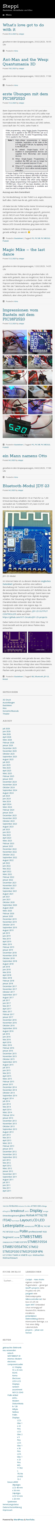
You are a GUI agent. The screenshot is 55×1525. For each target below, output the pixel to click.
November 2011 (10, 1174)
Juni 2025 (7, 765)
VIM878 (24, 1255)
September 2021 (10, 891)
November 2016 (10, 1022)
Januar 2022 (8, 880)
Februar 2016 (8, 1048)
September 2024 (10, 790)
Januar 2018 (8, 983)
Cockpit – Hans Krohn (34, 1279)
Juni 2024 (7, 798)
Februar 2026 (8, 742)
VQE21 (30, 1255)
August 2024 (8, 793)
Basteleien (18, 238)
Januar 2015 (8, 1084)
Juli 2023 (6, 829)
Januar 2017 (8, 1017)
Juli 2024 (6, 796)
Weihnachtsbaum (10, 1258)
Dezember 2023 (10, 815)
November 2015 (10, 1056)
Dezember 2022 (10, 849)
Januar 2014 (8, 1118)
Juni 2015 (7, 1070)
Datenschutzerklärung (12, 1507)
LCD (34, 1220)
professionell (35, 1231)
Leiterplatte (13, 1225)
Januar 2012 (8, 1171)
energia (45, 1211)
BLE (33, 676)
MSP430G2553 (29, 1226)
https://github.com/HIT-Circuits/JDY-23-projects (25, 617)
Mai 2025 (7, 768)
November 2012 (10, 1154)
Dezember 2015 (10, 1053)
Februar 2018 (8, 980)
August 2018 (8, 964)
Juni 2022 (7, 866)
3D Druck (7, 699)
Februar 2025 (8, 776)
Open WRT (30, 1304)
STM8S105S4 (37, 1242)
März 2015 (7, 1078)
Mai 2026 (7, 734)
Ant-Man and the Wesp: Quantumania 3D (26, 62)
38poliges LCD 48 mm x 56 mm (17, 1488)
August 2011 (8, 1179)
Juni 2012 (7, 1160)
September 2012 (10, 1157)
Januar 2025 (8, 779)
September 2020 (10, 905)
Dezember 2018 (10, 952)
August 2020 (8, 908)
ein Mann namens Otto (25, 456)
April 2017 (7, 1008)
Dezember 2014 (10, 1087)
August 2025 (8, 759)
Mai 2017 (7, 1006)
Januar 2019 (8, 950)
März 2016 (7, 1045)
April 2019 (7, 941)
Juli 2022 (6, 863)
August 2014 (8, 1098)
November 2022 (10, 852)
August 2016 (8, 1031)
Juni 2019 (7, 936)
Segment (8, 1237)
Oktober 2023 (9, 821)
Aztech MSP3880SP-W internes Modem (14, 1356)
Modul (5, 679)
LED (41, 1220)
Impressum (7, 1510)
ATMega (44, 1206)
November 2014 (10, 1090)
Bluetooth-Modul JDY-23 (26, 486)
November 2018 (10, 955)
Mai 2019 (7, 938)
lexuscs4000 (12, 1482)
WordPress (19, 1519)
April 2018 (7, 975)
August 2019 (8, 930)
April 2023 (7, 838)
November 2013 (10, 1123)
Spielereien (12, 1501)
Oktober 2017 (9, 992)
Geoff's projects (32, 1288)
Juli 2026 (6, 728)
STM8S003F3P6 (8, 1242)
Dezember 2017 (10, 986)
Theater (6, 713)
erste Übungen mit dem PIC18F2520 (25, 96)
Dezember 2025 (10, 748)
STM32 (33, 1247)
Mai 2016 (7, 1039)
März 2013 (7, 1143)
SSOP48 (16, 1237)
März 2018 (7, 978)
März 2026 (7, 739)
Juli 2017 (6, 1000)
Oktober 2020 (9, 902)
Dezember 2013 (10, 1120)
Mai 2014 (7, 1106)
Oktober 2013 (9, 1126)
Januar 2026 (8, 745)
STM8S (36, 1236)
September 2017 (10, 994)
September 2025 (10, 756)
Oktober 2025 (9, 753)
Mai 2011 (7, 1188)
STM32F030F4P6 (31, 1251)
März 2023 (7, 840)
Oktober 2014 (9, 1092)
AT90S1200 (36, 1206)
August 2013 (8, 1132)
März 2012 (7, 1168)
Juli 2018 (6, 966)
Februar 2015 (8, 1081)
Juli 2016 (6, 1034)
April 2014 (7, 1109)
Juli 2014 (6, 1101)
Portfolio (30, 1519)
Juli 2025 (6, 762)
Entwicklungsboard (11, 1215)
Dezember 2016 (10, 1020)
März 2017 (7, 1011)
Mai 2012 (7, 1162)
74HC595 (6, 1206)
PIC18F (37, 238)
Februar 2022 (8, 877)
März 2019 (7, 944)
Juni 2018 (7, 969)
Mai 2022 (7, 868)
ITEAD (7, 1220)
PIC (33, 238)
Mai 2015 (7, 1073)
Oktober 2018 (9, 958)
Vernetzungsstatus (11, 1504)
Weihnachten (38, 1255)
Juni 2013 (7, 1134)
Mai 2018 (7, 972)
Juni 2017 (7, 1003)
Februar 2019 (8, 947)
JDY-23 (46, 676)
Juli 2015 (6, 1067)
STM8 (25, 1236)
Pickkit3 (6, 241)
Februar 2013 (8, 1146)
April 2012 (7, 1165)
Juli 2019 (6, 933)
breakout (17, 1211)
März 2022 (7, 874)
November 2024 (10, 784)
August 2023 (8, 826)
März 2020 (7, 910)
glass (22, 1215)
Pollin (23, 1231)
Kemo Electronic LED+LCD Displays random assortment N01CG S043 (17, 1384)
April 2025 (7, 770)
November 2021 (10, 885)
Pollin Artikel (12, 1395)
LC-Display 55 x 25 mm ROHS (17, 1370)
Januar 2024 (8, 812)
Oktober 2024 (9, 787)
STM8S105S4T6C (15, 1246)
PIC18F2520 (45, 238)
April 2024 (7, 804)
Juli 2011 (6, 1182)
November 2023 (10, 818)
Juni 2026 (7, 731)
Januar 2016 (8, 1050)
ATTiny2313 (6, 1211)
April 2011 (7, 1191)
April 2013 (7, 1140)
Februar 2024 (8, 810)
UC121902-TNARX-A (11, 1255)
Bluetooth (39, 676)
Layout (25, 1220)
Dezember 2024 (10, 782)
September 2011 (10, 1176)
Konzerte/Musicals (11, 711)
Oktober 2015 (9, 1059)
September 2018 (10, 961)
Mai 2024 (7, 801)
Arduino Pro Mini (24, 1206)
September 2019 (10, 927)
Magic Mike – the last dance (24, 252)
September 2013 (10, 1129)
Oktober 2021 (9, 888)
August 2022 (8, 860)
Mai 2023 (7, 835)
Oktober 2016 (9, 1025)
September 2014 (10, 1095)
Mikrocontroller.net (33, 1299)
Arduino (13, 1205)
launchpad (15, 1221)
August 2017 (8, 997)
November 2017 (10, 989)
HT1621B (41, 1215)
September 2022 (10, 857)
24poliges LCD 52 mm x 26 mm (17, 1496)
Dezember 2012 (10, 1151)
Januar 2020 (8, 916)
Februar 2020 (8, 913)
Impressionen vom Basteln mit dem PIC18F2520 (20, 315)
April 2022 (7, 871)
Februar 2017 (8, 1014)
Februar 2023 (8, 843)
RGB (45, 1231)
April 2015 (7, 1076)
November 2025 (10, 751)
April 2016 (7, 1042)
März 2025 (7, 773)
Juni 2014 (7, 1104)
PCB (37, 1226)
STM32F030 (11, 1251)
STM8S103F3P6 (20, 1242)
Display (36, 1210)
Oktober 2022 (9, 854)
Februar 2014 (8, 1115)
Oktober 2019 (9, 924)
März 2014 (7, 1112)
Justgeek (29, 1293)
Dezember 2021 (10, 882)
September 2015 (10, 1062)
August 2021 (8, 894)
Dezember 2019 (10, 919)
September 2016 (10, 1028)
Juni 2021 (7, 899)
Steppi (11, 6)
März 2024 (7, 807)
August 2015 (8, 1064)
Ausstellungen (9, 702)
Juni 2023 (7, 832)
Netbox (15, 1412)
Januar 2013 (8, 1148)
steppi (21, 34)
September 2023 (10, 824)
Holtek (30, 1215)
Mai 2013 (7, 1137)
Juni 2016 (7, 1036)
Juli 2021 (6, 896)
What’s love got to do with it (23, 27)
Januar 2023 (8, 846)
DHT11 (27, 1211)
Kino (16, 51)
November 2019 (10, 922)
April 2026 (7, 737)
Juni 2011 (7, 1185)
